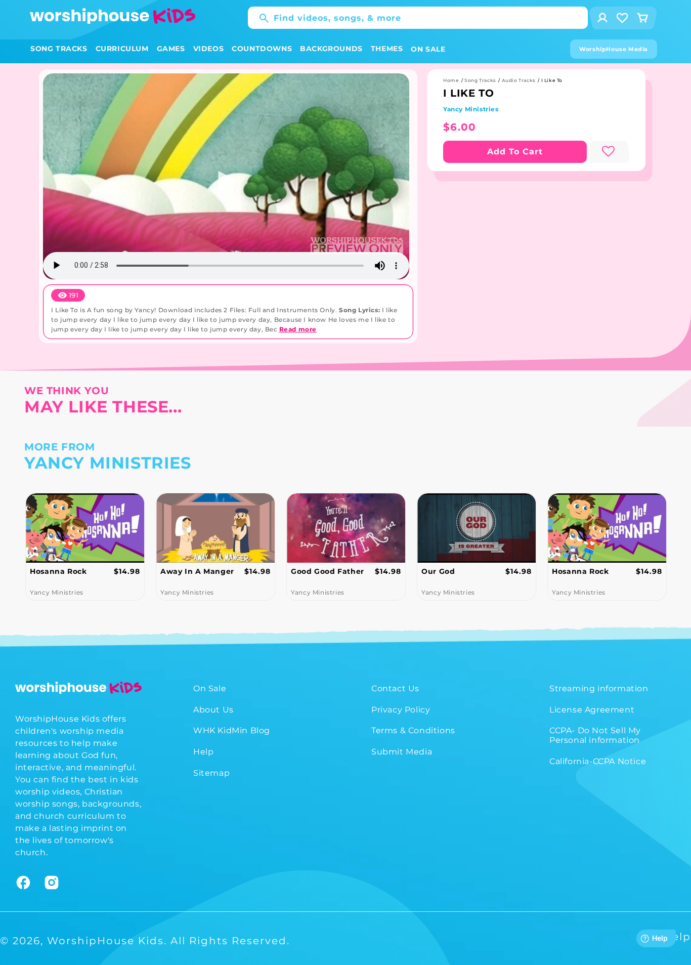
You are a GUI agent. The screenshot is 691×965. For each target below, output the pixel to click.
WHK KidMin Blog (231, 731)
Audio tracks (519, 80)
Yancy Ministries (471, 109)
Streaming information (599, 688)
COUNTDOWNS (262, 48)
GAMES (171, 48)
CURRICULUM (122, 48)
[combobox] (418, 18)
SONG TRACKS (59, 48)
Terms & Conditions (413, 731)
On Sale (209, 688)
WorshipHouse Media (613, 49)
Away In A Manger (197, 571)
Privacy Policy (400, 710)
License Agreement (591, 710)
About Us (213, 710)
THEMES (387, 48)
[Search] (259, 18)
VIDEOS (208, 48)
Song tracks (480, 80)
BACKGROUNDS (331, 48)
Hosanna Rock (58, 571)
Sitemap (211, 773)
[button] (59, 49)
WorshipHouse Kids (105, 941)
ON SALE (428, 49)
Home (451, 80)
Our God (438, 571)
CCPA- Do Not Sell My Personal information (595, 735)
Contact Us (395, 688)
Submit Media (401, 752)
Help (203, 752)
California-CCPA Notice (597, 761)
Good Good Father (327, 571)
